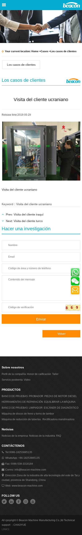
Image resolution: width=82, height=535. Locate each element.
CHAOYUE (19, 524)
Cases (44, 51)
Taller (55, 374)
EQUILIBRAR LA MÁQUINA (59, 401)
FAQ (58, 435)
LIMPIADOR (36, 407)
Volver (61, 333)
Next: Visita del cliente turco (24, 221)
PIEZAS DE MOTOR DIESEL (60, 396)
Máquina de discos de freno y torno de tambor (28, 413)
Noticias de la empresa (15, 435)
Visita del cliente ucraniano (34, 204)
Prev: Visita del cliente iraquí (25, 214)
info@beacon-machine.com (30, 469)
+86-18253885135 (29, 457)
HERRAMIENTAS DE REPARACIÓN (22, 401)
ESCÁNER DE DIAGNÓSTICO (61, 407)
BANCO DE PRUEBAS (15, 396)
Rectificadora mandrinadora (58, 419)
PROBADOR (36, 396)
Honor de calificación (39, 374)
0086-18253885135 (20, 452)
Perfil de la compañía (14, 374)
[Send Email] (75, 290)
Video (27, 379)
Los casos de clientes (21, 64)
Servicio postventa (12, 379)
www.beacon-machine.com (27, 485)
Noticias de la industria (42, 435)
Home (34, 51)
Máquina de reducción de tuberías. (21, 419)
